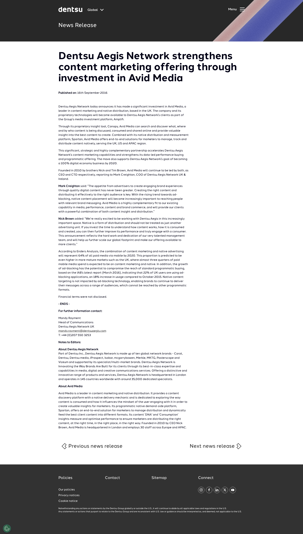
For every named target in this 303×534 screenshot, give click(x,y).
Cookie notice (68, 501)
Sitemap (159, 478)
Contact (112, 478)
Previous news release (94, 446)
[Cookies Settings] (7, 528)
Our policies (66, 489)
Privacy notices (69, 495)
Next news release (213, 446)
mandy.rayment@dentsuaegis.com (82, 331)
